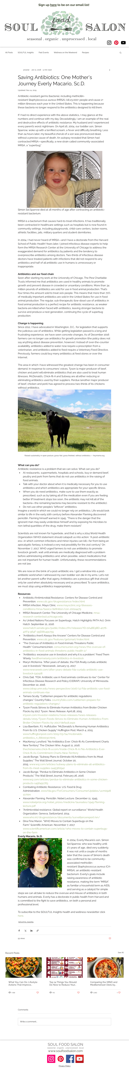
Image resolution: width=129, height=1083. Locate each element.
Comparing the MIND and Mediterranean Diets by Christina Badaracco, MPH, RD (104, 983)
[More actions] (109, 69)
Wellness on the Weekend (65, 52)
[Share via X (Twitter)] (25, 930)
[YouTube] (123, 43)
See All (121, 952)
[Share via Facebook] (19, 930)
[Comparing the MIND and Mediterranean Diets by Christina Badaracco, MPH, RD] (105, 967)
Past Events (44, 52)
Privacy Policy (65, 1066)
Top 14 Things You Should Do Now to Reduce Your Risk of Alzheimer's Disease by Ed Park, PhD (64, 983)
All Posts (9, 52)
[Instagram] (109, 43)
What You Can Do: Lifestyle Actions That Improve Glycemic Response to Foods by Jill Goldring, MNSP (22, 983)
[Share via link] (37, 930)
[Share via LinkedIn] (31, 930)
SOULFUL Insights (26, 52)
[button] (120, 52)
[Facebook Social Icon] (70, 1059)
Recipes (85, 52)
